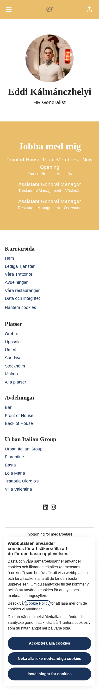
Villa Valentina (18, 489)
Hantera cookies (20, 307)
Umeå (10, 349)
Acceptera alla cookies (49, 643)
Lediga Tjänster (20, 266)
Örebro (11, 333)
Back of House (19, 423)
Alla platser (15, 382)
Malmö (11, 374)
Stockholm (15, 366)
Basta (10, 465)
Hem (9, 258)
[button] (89, 9)
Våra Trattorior (18, 274)
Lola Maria (15, 473)
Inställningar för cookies (50, 674)
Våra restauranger (22, 290)
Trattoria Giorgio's (22, 481)
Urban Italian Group (24, 449)
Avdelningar (16, 282)
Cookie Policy (38, 603)
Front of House (19, 415)
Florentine (14, 457)
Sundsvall (14, 358)
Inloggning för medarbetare (50, 534)
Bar (8, 407)
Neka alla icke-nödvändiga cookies (49, 659)
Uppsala (13, 342)
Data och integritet (22, 298)
